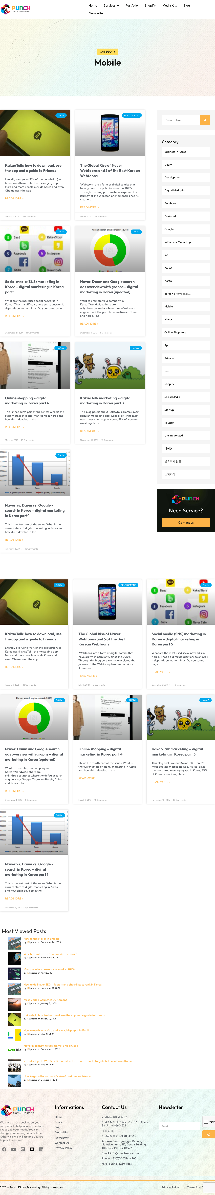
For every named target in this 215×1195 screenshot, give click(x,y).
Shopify (150, 5)
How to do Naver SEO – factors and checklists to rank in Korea (63, 984)
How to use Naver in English (41, 938)
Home (93, 5)
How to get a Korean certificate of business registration (58, 1076)
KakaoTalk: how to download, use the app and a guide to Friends (64, 1015)
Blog (187, 5)
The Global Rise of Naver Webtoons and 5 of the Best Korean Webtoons (110, 170)
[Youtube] (13, 1149)
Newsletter (96, 13)
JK (28, 942)
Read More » (14, 198)
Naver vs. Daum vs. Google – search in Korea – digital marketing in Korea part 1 (35, 510)
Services (109, 5)
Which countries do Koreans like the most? (50, 954)
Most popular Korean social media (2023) (49, 969)
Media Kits (169, 5)
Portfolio (132, 5)
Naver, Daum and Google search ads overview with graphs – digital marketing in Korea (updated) (109, 286)
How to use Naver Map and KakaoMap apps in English (58, 1030)
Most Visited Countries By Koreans (45, 1000)
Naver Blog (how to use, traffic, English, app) (51, 1045)
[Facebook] (4, 1149)
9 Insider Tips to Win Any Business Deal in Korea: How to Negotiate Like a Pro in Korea (78, 1061)
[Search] (205, 120)
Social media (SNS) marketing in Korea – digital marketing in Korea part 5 (34, 286)
